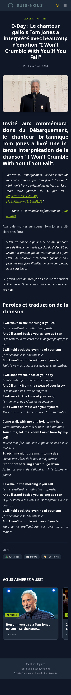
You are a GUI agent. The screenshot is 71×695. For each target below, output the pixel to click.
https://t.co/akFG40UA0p (22, 196)
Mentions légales (35, 664)
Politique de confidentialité (35, 668)
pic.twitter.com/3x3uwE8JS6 (24, 201)
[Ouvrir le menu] (65, 5)
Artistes (42, 18)
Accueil (29, 18)
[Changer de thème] (57, 5)
